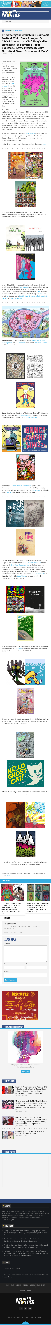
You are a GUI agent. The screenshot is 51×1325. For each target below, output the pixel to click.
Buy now (25, 1071)
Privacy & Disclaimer (36, 1317)
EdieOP (21, 296)
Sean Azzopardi (8, 85)
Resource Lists (41, 1285)
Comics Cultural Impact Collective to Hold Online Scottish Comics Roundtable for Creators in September (24, 1240)
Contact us (22, 1290)
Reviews (32, 1285)
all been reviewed (38, 574)
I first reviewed (24, 287)
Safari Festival (30, 134)
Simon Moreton (30, 296)
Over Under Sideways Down (20, 565)
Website (6, 971)
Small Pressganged (16, 30)
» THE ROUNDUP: (10, 924)
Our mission (6, 1220)
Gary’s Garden (20, 343)
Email (28, 964)
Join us (14, 1220)
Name (5, 964)
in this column (36, 490)
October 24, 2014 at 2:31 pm (13, 932)
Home (7, 1285)
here (44, 144)
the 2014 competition (30, 418)
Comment (7, 943)
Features (25, 1285)
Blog (12, 1285)
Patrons (29, 1290)
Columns (7, 30)
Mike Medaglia (40, 296)
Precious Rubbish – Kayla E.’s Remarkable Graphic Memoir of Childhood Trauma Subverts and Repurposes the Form (26, 1246)
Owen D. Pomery (16, 298)
